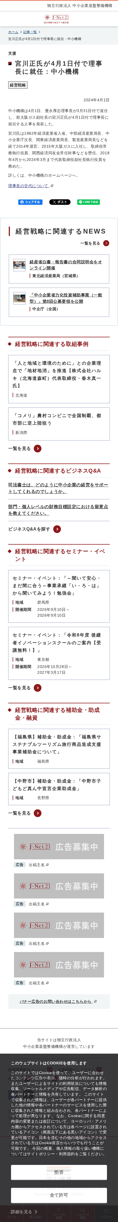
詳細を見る (21, 1211)
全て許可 (59, 1195)
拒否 (58, 1172)
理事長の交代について (28, 186)
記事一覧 (30, 32)
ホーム (13, 32)
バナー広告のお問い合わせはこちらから (56, 1001)
